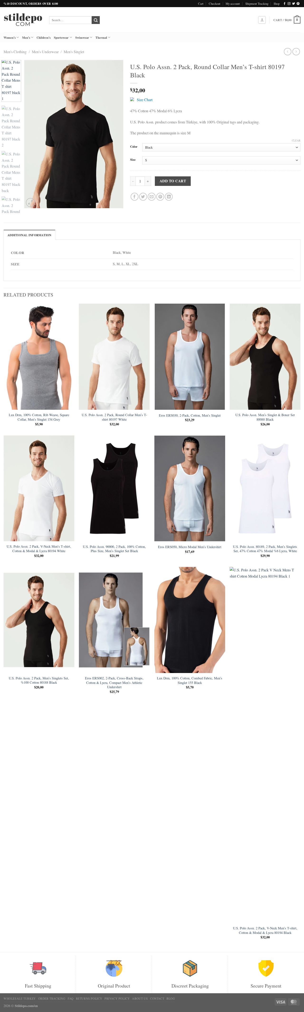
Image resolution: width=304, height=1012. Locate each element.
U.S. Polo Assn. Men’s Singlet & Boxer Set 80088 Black (265, 417)
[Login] (262, 20)
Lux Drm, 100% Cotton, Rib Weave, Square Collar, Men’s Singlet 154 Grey (39, 417)
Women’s (10, 37)
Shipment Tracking (256, 3)
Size (133, 159)
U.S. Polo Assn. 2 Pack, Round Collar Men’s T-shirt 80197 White (114, 417)
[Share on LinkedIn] (169, 197)
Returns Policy (89, 998)
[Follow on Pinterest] (298, 3)
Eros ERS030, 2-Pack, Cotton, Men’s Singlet (190, 415)
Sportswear (61, 37)
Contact (157, 998)
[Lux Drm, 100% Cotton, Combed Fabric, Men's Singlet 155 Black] (189, 620)
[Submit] (96, 20)
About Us (140, 998)
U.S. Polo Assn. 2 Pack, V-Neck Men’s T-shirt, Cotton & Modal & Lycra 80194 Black (265, 930)
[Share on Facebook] (134, 197)
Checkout (214, 3)
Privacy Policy (117, 998)
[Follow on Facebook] (284, 3)
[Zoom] (30, 202)
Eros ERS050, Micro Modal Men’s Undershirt (189, 547)
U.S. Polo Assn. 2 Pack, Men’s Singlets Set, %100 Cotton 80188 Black (39, 680)
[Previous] (32, 134)
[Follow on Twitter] (293, 3)
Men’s (26, 37)
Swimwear (82, 37)
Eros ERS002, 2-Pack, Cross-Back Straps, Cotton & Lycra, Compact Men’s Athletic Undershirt (114, 682)
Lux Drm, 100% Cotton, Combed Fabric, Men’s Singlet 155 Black (189, 680)
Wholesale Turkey (20, 998)
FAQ (71, 998)
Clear (296, 140)
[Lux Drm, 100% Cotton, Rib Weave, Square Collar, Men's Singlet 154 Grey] (39, 357)
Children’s (44, 37)
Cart (201, 3)
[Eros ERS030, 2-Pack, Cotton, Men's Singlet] (189, 357)
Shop (277, 3)
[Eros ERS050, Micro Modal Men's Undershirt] (189, 488)
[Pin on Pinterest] (160, 197)
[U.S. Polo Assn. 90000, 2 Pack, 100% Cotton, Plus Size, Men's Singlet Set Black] (114, 488)
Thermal (101, 37)
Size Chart (144, 99)
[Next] (115, 134)
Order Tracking (52, 998)
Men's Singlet (74, 51)
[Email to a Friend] (152, 197)
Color (134, 146)
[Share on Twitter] (143, 197)
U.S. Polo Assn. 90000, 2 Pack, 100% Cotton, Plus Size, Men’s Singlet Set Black (114, 549)
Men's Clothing (15, 51)
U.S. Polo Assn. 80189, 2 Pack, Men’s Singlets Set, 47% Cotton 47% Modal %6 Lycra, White (265, 549)
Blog (170, 998)
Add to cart (173, 181)
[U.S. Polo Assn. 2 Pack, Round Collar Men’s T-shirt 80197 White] (114, 357)
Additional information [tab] (29, 235)
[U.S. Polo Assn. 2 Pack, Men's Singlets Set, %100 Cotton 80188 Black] (39, 620)
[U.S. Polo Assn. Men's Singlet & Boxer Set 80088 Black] (265, 357)
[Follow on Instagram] (289, 3)
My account (233, 3)
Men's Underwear (45, 51)
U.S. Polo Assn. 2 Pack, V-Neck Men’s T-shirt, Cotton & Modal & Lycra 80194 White (39, 548)
